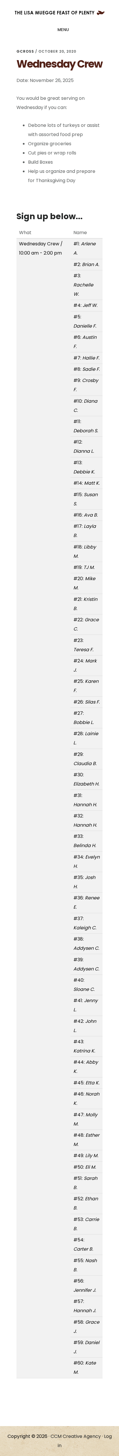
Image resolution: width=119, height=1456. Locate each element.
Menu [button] (63, 30)
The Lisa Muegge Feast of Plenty (59, 13)
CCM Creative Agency (76, 1436)
